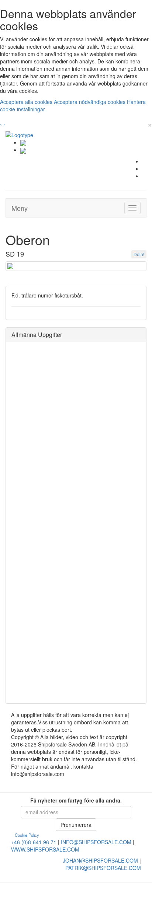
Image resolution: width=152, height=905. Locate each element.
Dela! (139, 254)
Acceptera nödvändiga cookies (90, 101)
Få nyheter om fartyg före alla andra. (76, 800)
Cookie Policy (27, 835)
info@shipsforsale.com (96, 842)
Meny (19, 208)
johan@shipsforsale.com (100, 860)
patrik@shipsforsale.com (103, 867)
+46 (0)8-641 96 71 (33, 842)
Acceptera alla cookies (27, 101)
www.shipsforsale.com (45, 849)
